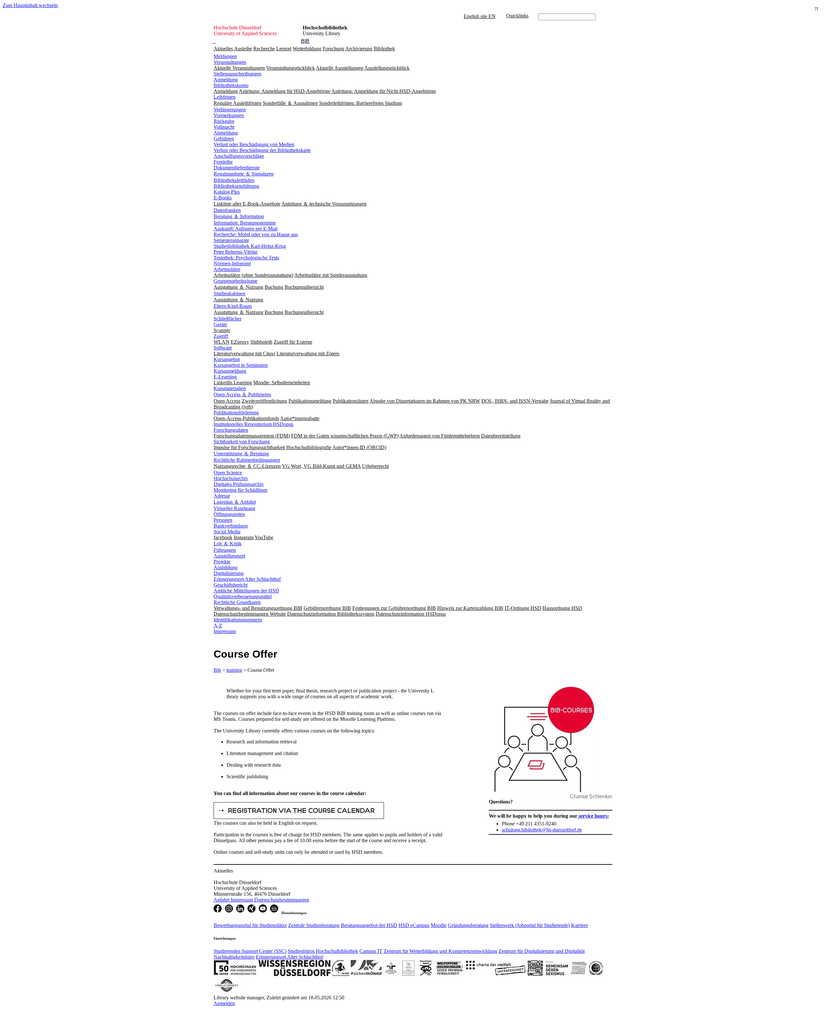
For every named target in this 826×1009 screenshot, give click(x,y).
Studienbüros (301, 951)
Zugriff (221, 336)
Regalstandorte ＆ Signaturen (244, 174)
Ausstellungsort (229, 556)
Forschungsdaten (231, 430)
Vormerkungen (229, 115)
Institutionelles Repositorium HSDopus (253, 424)
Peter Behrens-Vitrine (235, 252)
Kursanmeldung (230, 371)
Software (223, 347)
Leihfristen (225, 97)
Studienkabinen (229, 293)
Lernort (283, 48)
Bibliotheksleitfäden (234, 180)
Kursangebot (227, 359)
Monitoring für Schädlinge (240, 490)
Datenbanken (227, 210)
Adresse (222, 496)
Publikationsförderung (236, 412)
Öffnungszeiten (229, 514)
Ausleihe (243, 48)
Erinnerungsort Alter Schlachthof (247, 579)
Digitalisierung (229, 573)
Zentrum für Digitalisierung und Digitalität (542, 951)
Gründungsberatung (468, 925)
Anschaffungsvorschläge (239, 156)
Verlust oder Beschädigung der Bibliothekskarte (262, 150)
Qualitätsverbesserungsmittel (243, 596)
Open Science (228, 472)
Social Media (227, 531)
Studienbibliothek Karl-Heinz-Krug (250, 246)
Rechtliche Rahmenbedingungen (247, 460)
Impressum (225, 631)
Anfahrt (222, 900)
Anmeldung (226, 79)
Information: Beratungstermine (245, 223)
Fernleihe (223, 162)
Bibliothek (384, 48)
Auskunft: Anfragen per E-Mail (245, 228)
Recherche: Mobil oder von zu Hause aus (256, 234)
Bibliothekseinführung (236, 186)
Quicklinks (517, 15)
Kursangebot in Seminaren (241, 365)
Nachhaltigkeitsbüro (234, 957)
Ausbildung (225, 567)
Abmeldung (226, 133)
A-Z (218, 625)
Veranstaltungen (230, 62)
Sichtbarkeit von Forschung (242, 441)
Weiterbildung (307, 48)
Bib (217, 670)
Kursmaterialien (230, 388)
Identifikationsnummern (238, 619)
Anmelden (224, 1003)
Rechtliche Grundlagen (237, 602)
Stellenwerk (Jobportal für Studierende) (530, 925)
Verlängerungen (230, 109)
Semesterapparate (231, 240)
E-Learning (225, 376)
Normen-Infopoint (232, 263)
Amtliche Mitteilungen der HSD (246, 590)
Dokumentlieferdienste (237, 167)
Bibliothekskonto (231, 85)
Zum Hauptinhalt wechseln (30, 5)
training (234, 670)
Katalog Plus (227, 192)
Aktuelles (223, 48)
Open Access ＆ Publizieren (242, 394)
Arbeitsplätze (227, 269)
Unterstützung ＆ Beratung (241, 453)
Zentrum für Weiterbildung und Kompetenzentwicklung (440, 951)
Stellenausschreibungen (237, 73)
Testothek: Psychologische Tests (246, 257)
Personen (223, 520)
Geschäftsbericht (230, 585)
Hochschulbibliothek (337, 951)
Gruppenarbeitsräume (235, 281)
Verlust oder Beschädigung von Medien (254, 144)
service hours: (593, 816)
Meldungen (225, 56)
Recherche (264, 48)
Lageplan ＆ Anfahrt (235, 502)
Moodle (439, 925)
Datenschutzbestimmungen (281, 900)
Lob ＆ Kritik (228, 543)
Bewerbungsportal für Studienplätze (250, 925)
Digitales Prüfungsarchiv (239, 484)
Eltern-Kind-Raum (233, 306)
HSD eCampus (413, 925)
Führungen (225, 550)
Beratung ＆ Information (239, 216)
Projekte (222, 561)
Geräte (220, 324)
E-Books (223, 197)
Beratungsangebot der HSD (369, 925)
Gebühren (224, 138)
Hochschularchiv (231, 478)
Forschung (333, 48)
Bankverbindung (231, 526)
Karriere (579, 925)
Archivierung (358, 48)
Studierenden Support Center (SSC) (250, 951)
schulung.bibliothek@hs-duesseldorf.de (542, 829)
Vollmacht (224, 127)
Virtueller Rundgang (234, 508)
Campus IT (370, 951)
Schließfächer (227, 318)
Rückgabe (224, 121)
